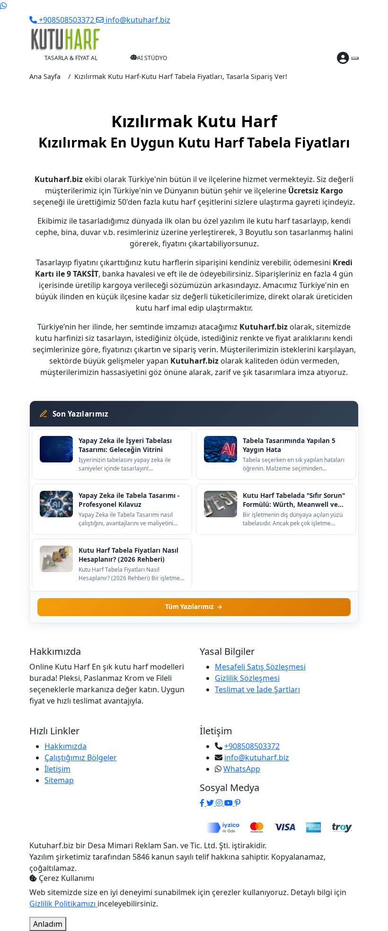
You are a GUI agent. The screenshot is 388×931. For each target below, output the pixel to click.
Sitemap (59, 780)
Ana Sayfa (45, 76)
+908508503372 (252, 746)
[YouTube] (229, 803)
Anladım (47, 924)
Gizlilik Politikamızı (63, 903)
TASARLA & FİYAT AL (70, 58)
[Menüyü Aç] (355, 58)
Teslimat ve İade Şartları (257, 689)
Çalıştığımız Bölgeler (80, 757)
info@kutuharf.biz (256, 757)
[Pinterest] (237, 803)
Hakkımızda (65, 746)
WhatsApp (241, 769)
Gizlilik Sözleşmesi (247, 678)
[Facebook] (203, 803)
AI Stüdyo (152, 58)
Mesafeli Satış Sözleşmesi (260, 666)
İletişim (57, 769)
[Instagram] (220, 803)
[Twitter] (211, 803)
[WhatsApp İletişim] (3, 5)
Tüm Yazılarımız (189, 606)
